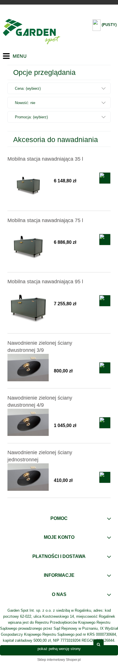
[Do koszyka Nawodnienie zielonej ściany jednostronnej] (105, 477)
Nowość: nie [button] (25, 103)
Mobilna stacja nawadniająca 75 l (45, 220)
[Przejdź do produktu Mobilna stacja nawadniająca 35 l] (28, 184)
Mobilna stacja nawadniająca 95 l (45, 281)
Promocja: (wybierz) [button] (31, 117)
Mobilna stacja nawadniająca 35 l (45, 159)
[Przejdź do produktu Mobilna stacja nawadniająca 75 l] (28, 245)
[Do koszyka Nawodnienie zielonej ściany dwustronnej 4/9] (105, 422)
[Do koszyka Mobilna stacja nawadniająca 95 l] (105, 300)
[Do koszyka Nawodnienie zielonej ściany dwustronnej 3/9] (105, 368)
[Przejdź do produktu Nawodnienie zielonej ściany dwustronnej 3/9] (28, 367)
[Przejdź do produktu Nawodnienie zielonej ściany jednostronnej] (28, 477)
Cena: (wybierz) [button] (28, 88)
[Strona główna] (31, 31)
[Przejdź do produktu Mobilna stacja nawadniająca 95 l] (28, 306)
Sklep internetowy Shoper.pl (59, 660)
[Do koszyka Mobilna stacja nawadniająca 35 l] (105, 178)
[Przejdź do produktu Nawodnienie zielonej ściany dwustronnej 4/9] (28, 422)
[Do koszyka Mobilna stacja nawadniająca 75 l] (105, 239)
